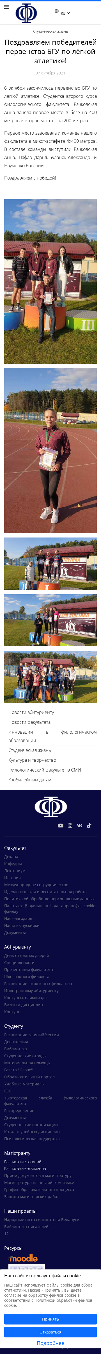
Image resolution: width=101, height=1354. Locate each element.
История (12, 877)
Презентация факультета (28, 969)
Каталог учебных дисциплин (32, 1131)
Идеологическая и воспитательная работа (45, 891)
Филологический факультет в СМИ (44, 770)
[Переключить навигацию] (51, 12)
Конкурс (12, 1011)
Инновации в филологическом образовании (52, 736)
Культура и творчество (32, 760)
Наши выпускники (22, 925)
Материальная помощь (27, 1062)
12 (6, 1233)
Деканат (12, 856)
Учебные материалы (24, 1084)
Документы (15, 932)
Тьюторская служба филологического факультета (50, 1100)
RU (63, 13)
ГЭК (7, 1091)
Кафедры (13, 863)
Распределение (19, 1110)
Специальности (19, 962)
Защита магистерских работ (31, 1196)
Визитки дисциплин (23, 1004)
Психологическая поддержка (32, 1138)
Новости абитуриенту (31, 712)
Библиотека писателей (26, 1226)
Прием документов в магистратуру (38, 1175)
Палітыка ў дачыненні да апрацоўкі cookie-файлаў (50, 908)
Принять (50, 1319)
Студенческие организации (31, 1124)
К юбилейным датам (29, 780)
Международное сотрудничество (36, 884)
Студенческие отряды (25, 1055)
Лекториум (14, 870)
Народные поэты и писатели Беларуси (41, 1219)
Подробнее (50, 1343)
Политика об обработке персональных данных (49, 898)
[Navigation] (6, 7)
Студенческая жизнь (29, 750)
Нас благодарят (19, 918)
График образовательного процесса (39, 1189)
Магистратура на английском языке (39, 1182)
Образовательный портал (29, 1076)
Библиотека (15, 1048)
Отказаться (50, 1332)
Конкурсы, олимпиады (25, 997)
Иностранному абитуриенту (31, 990)
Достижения (16, 1041)
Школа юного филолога (26, 976)
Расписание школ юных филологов (38, 983)
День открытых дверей (26, 955)
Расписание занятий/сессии (31, 1034)
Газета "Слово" (18, 1069)
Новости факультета (29, 722)
